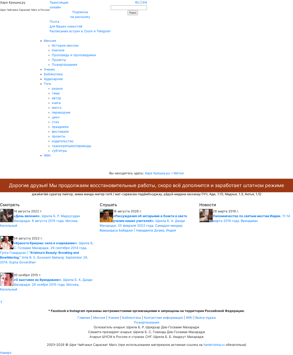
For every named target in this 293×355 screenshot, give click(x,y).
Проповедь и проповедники (74, 55)
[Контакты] (28, 36)
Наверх (6, 353)
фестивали (60, 131)
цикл (55, 117)
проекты (58, 136)
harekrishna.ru (214, 345)
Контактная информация (163, 318)
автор (56, 98)
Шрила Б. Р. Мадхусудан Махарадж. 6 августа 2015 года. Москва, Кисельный (40, 221)
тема (56, 93)
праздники (60, 127)
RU (137, 2)
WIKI (47, 155)
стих (55, 122)
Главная (84, 318)
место (57, 108)
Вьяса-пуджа (205, 318)
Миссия (50, 41)
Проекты (59, 60)
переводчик (61, 112)
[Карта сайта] (17, 36)
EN (145, 2)
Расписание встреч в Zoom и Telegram (80, 31)
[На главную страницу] (5, 36)
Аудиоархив (53, 79)
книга (56, 103)
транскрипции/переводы (71, 146)
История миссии (65, 45)
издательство (63, 141)
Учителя (58, 50)
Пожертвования (64, 65)
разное (57, 88)
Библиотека (53, 74)
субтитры (59, 151)
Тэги (47, 84)
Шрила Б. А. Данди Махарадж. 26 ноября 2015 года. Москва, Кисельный (46, 284)
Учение (49, 69)
